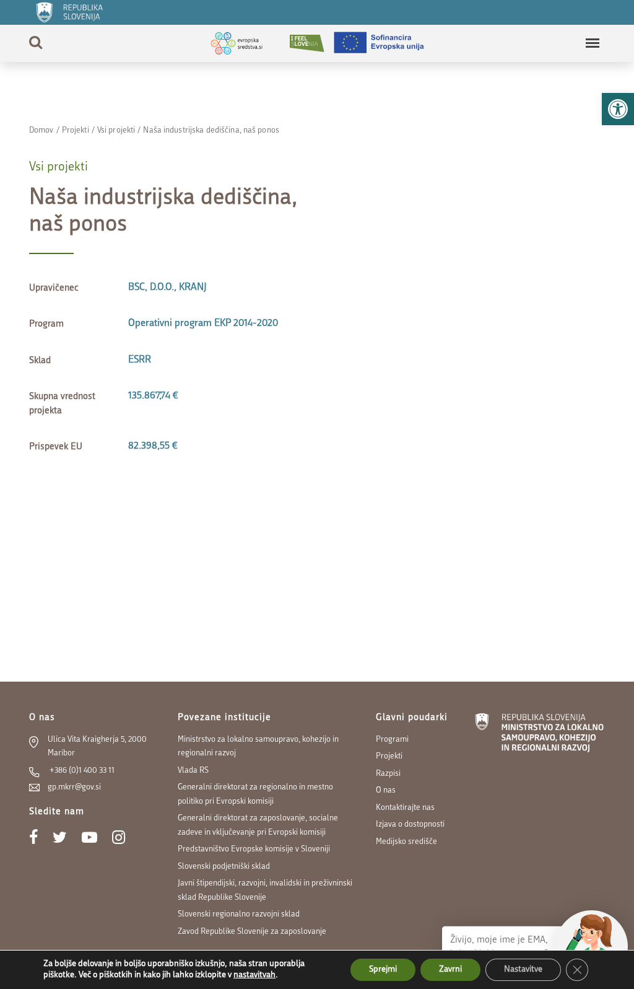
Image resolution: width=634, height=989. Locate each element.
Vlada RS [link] (193, 771)
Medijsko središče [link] (406, 842)
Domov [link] (41, 130)
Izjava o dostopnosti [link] (410, 824)
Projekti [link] (75, 130)
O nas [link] (386, 790)
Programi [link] (392, 740)
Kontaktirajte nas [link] (405, 808)
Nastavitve (523, 969)
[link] (618, 109)
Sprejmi (383, 969)
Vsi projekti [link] (116, 130)
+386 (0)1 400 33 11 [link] (81, 771)
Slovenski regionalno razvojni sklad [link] (239, 914)
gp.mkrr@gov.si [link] (74, 787)
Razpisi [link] (388, 774)
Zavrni (450, 969)
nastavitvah (254, 975)
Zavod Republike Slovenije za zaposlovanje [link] (252, 932)
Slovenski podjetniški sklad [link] (224, 867)
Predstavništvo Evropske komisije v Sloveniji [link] (254, 849)
